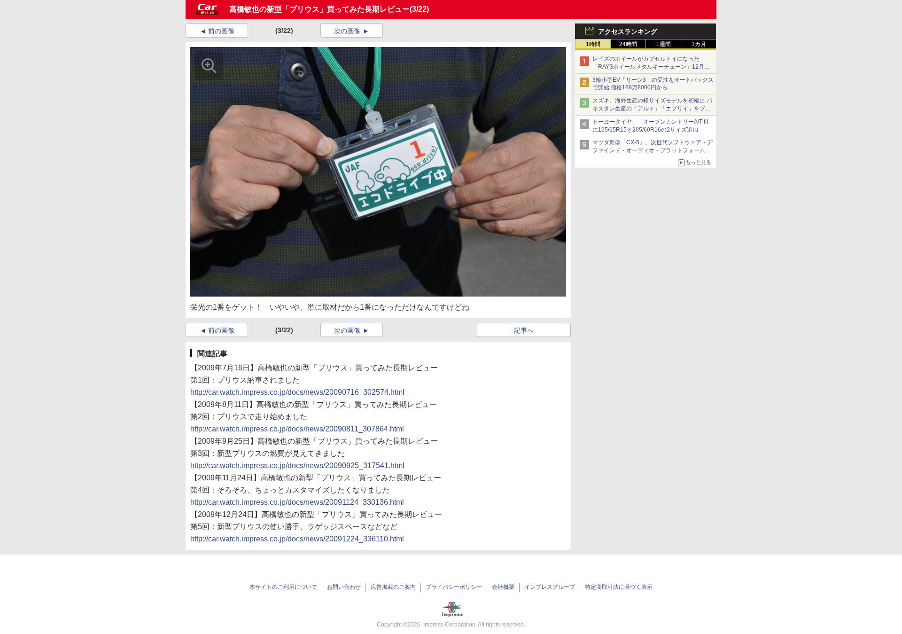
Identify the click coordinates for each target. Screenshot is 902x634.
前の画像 (221, 31)
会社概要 (503, 587)
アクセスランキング (627, 31)
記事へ (524, 330)
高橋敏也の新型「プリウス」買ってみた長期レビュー (319, 9)
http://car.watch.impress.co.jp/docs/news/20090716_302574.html (297, 392)
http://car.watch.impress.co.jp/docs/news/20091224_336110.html (297, 539)
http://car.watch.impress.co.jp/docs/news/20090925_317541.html (297, 466)
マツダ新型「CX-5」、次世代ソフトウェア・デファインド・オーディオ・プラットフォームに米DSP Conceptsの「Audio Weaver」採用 (652, 150)
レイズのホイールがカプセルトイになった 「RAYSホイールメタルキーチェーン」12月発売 (651, 66)
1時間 (593, 44)
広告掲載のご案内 (393, 587)
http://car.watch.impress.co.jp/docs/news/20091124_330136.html (297, 502)
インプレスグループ (549, 587)
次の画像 (347, 31)
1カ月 (699, 44)
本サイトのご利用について (283, 587)
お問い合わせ (344, 587)
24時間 (628, 44)
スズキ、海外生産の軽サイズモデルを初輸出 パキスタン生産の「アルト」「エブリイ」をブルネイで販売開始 (652, 108)
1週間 (663, 44)
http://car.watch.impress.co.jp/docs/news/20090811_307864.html (297, 429)
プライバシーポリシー (454, 587)
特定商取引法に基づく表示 (619, 587)
